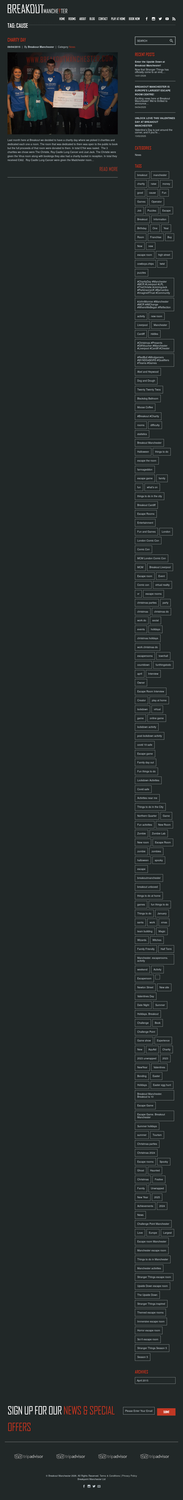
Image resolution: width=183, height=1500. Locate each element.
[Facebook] (84, 1486)
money (166, 183)
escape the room (146, 460)
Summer (160, 1005)
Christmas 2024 (146, 1152)
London (166, 531)
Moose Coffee (145, 407)
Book (157, 1023)
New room (143, 842)
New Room (164, 824)
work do (141, 620)
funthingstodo (163, 664)
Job (139, 210)
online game (157, 718)
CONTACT (103, 19)
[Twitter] (94, 1486)
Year (166, 228)
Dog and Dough (146, 380)
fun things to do (160, 904)
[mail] (99, 1486)
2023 (165, 1058)
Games (141, 201)
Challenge (143, 1023)
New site (164, 987)
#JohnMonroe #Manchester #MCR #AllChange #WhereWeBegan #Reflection (154, 304)
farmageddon (144, 469)
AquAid (152, 1049)
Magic (162, 931)
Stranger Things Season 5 (152, 1348)
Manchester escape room (151, 1250)
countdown (143, 664)
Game (166, 815)
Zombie (141, 833)
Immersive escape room (151, 1321)
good (140, 192)
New (139, 1049)
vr (138, 593)
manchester (160, 175)
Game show (144, 1040)
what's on (152, 487)
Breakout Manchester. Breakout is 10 (149, 1095)
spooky (159, 860)
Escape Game (145, 1105)
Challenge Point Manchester (153, 1223)
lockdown (142, 709)
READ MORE (108, 169)
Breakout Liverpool (160, 567)
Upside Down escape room (152, 1286)
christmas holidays (147, 638)
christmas (142, 611)
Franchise (155, 237)
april (139, 673)
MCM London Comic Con (151, 558)
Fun (164, 192)
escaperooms (145, 656)
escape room (144, 254)
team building (144, 931)
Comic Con (143, 549)
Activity (157, 969)
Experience (163, 1040)
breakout (142, 175)
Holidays (142, 1085)
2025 (157, 1197)
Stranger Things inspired (151, 1303)
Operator (157, 201)
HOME (62, 19)
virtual (157, 709)
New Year (142, 1197)
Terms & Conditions (110, 1475)
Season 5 (142, 1357)
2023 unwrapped (146, 1058)
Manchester (160, 325)
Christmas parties (147, 1144)
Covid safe (143, 789)
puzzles (141, 272)
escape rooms (153, 593)
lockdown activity (146, 727)
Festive (159, 1179)
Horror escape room (148, 1330)
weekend (142, 969)
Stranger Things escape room (154, 1277)
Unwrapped (157, 1188)
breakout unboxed (147, 887)
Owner (141, 682)
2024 (162, 1206)
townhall (163, 656)
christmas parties (147, 602)
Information (160, 219)
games (141, 904)
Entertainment (145, 522)
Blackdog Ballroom (147, 398)
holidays (155, 629)
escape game (145, 478)
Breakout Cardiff (146, 505)
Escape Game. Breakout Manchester (151, 1116)
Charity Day (17, 40)
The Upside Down (147, 1295)
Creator (141, 700)
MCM (140, 567)
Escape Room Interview (150, 691)
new (150, 246)
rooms (140, 425)
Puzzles (151, 210)
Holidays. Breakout (148, 1014)
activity (141, 316)
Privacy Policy (129, 1475)
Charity (166, 1049)
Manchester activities (149, 1268)
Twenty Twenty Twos (149, 389)
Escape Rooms (145, 513)
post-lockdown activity (149, 736)
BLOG (92, 19)
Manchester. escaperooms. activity (152, 959)
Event (161, 576)
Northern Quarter (147, 815)
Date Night (143, 1005)
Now (139, 246)
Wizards (141, 940)
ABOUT (82, 19)
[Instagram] (89, 1486)
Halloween (143, 451)
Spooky (164, 1161)
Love (140, 1232)
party (165, 602)
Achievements (145, 1206)
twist (162, 263)
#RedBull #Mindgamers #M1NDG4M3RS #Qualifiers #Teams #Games (153, 360)
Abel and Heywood (148, 371)
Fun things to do (146, 771)
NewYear (142, 1067)
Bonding (142, 1076)
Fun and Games (146, 531)
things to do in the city (149, 496)
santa (140, 922)
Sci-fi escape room (147, 1339)
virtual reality (162, 585)
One (155, 228)
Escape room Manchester (151, 1241)
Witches (156, 940)
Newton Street (145, 987)
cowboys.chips (145, 263)
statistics (142, 434)
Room (140, 237)
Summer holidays (147, 1126)
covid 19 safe (144, 744)
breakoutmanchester (149, 878)
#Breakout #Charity (148, 416)
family (162, 478)
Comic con (143, 585)
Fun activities (144, 824)
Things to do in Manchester (152, 1259)
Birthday (142, 228)
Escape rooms (145, 1161)
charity (141, 183)
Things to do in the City (150, 807)
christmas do (161, 611)
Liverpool (142, 325)
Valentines (159, 1067)
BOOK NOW (134, 19)
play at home (159, 700)
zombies (156, 851)
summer (142, 1135)
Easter (156, 1076)
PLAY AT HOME (118, 19)
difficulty (155, 425)
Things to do (144, 913)
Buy (169, 237)
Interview (153, 673)
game (140, 718)
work (152, 922)
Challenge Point (146, 1031)
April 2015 (142, 1380)
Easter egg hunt (162, 1085)
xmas (164, 922)
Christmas (143, 1179)
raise (153, 183)
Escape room (144, 576)
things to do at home (148, 895)
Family (141, 1188)
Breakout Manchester (149, 442)
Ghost (140, 1170)
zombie (141, 851)
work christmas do (147, 647)
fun (139, 487)
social (155, 620)
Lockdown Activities (148, 780)
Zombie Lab (158, 833)
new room (156, 316)
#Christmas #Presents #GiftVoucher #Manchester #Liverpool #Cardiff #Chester (153, 345)
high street (164, 254)
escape (141, 869)
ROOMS (72, 19)
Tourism (157, 1135)
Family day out (145, 762)
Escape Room (163, 842)
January (162, 913)
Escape (166, 210)
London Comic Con (148, 540)
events (141, 629)
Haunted (155, 1170)
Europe (153, 1232)
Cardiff (141, 334)
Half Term (166, 949)
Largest (167, 1232)
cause (152, 192)
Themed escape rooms (150, 1312)
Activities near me (147, 798)
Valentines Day (145, 996)
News (72, 47)
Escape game (145, 753)
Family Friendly (146, 949)
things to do (161, 451)
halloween (143, 860)
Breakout (142, 219)
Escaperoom (144, 978)
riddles (154, 334)
